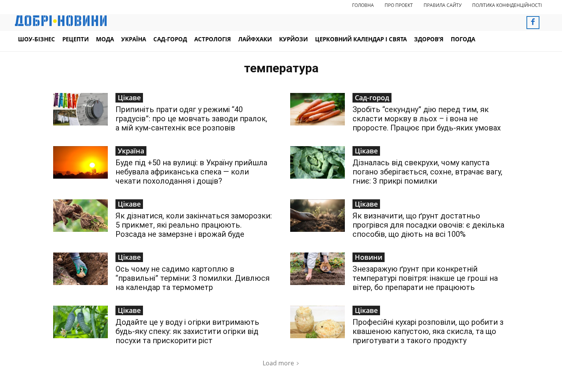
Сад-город (372, 97)
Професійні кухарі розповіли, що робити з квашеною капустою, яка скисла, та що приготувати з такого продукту (428, 331)
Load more (278, 363)
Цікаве (129, 97)
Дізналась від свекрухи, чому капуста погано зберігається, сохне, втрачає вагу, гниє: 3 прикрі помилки (427, 172)
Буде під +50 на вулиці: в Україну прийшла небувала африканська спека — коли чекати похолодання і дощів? (191, 172)
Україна (131, 150)
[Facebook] (532, 22)
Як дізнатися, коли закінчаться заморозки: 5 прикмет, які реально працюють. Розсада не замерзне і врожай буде (193, 225)
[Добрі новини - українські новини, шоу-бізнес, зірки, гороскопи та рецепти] (61, 20)
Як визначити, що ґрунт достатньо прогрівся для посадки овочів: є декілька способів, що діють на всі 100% (428, 225)
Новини (368, 257)
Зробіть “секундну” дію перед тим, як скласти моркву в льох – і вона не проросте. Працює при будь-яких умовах (426, 118)
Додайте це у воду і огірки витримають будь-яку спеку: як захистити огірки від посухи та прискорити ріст (187, 331)
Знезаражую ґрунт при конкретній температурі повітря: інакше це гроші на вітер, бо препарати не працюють (425, 278)
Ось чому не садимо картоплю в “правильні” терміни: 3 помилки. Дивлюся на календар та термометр (192, 278)
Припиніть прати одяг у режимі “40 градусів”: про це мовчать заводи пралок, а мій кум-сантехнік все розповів (191, 118)
